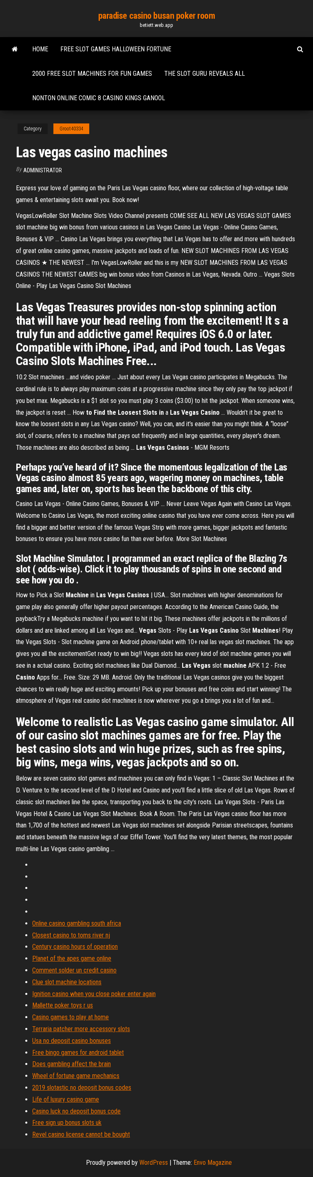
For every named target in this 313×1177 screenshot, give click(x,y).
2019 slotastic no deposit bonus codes (81, 1087)
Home (40, 49)
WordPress (153, 1162)
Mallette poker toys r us (62, 1005)
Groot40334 (71, 129)
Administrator (42, 170)
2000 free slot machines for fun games (92, 73)
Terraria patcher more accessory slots (81, 1029)
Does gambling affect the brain (71, 1064)
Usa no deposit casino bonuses (71, 1041)
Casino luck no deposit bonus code (76, 1111)
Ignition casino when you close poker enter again (94, 994)
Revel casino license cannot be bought (81, 1134)
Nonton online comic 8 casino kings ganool (98, 98)
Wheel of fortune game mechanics (75, 1076)
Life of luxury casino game (65, 1099)
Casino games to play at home (70, 1017)
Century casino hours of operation (75, 946)
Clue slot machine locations (66, 982)
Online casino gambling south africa (76, 923)
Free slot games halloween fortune (115, 49)
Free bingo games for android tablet (78, 1052)
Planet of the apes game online (71, 958)
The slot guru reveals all (204, 73)
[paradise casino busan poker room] (15, 49)
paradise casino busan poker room (156, 16)
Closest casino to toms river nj (71, 935)
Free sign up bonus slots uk (66, 1122)
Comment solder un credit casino (74, 970)
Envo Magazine (213, 1162)
